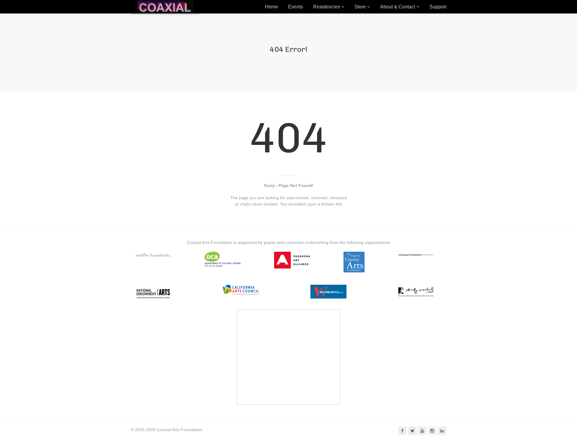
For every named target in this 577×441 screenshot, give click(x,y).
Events (295, 6)
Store (360, 6)
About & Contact (397, 6)
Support (437, 6)
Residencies (326, 6)
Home (271, 6)
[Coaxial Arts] (165, 7)
